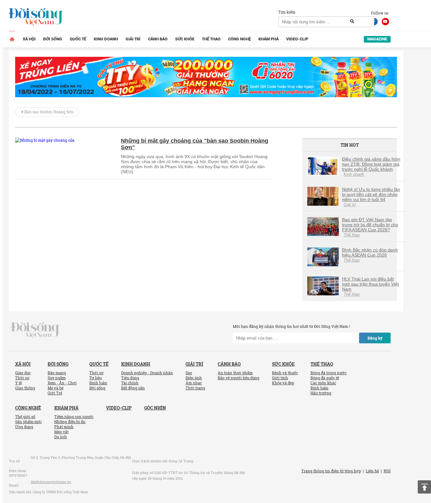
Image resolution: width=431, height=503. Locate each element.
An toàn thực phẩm (235, 372)
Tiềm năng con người (73, 416)
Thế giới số (25, 416)
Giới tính (280, 377)
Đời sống (52, 39)
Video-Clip (297, 39)
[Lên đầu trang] (424, 487)
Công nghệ (239, 39)
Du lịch (60, 436)
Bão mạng (57, 372)
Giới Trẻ (55, 392)
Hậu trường (320, 392)
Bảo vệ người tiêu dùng (238, 377)
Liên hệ (372, 470)
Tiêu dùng (130, 377)
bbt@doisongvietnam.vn (51, 481)
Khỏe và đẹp (283, 382)
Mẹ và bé (55, 387)
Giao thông (25, 387)
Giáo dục (23, 372)
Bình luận (98, 382)
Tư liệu (95, 377)
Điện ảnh (194, 377)
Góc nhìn (155, 408)
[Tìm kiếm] (352, 21)
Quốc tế (78, 39)
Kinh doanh (106, 39)
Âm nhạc (194, 382)
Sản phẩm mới (28, 421)
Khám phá (268, 39)
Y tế (18, 382)
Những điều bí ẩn (70, 421)
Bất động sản (133, 387)
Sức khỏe (184, 39)
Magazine (377, 39)
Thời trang (195, 387)
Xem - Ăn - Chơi (62, 382)
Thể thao (211, 39)
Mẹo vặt (61, 431)
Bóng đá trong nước (328, 372)
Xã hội (29, 39)
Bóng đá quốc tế (324, 377)
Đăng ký (375, 337)
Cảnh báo (158, 39)
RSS (387, 470)
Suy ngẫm (57, 377)
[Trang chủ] (12, 39)
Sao (189, 372)
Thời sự (22, 377)
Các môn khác (323, 382)
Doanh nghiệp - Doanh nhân (147, 372)
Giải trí (133, 39)
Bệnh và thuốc (285, 372)
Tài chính (130, 382)
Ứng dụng (24, 426)
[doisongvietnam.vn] (35, 329)
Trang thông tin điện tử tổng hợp (331, 470)
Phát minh (64, 426)
